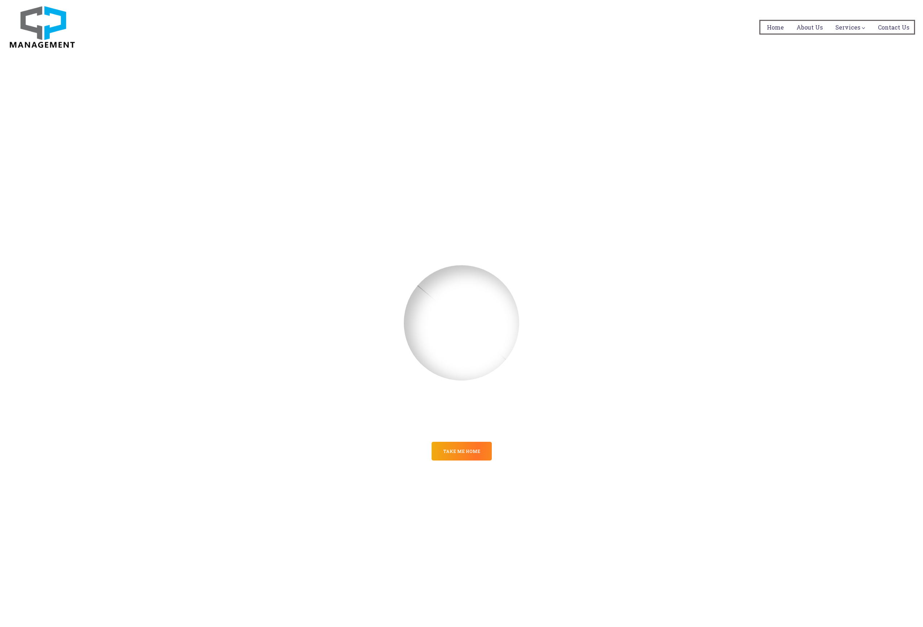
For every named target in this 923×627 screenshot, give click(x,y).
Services (847, 27)
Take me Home (461, 451)
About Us (809, 27)
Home (775, 27)
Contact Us (893, 27)
